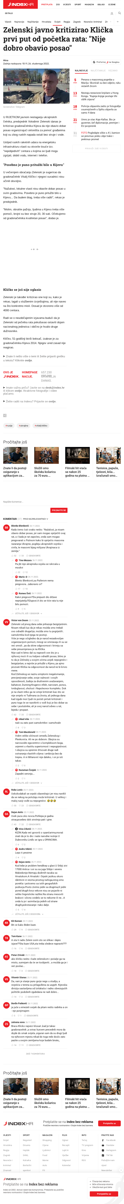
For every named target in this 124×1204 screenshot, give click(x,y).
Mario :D (23, 577)
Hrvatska (46, 21)
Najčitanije (33, 21)
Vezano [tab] (113, 71)
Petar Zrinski (18, 955)
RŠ (16, 593)
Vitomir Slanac (18, 977)
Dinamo (26, 1145)
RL (6, 791)
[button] (7, 454)
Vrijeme (85, 1155)
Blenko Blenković (20, 525)
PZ (6, 956)
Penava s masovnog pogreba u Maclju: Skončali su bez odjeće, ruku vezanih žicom (100, 83)
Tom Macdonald (27, 732)
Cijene (111, 4)
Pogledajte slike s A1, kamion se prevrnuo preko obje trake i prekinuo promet (100, 136)
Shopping (47, 1140)
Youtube (110, 1145)
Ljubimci (46, 1150)
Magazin (47, 1135)
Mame (45, 1160)
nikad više (24, 719)
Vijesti (67, 4)
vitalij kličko (41, 425)
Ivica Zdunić (25, 829)
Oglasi (101, 4)
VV (6, 622)
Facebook (111, 1140)
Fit (43, 1170)
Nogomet (27, 1140)
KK (6, 922)
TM (16, 560)
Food (44, 1155)
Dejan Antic (17, 812)
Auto (44, 1165)
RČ (16, 770)
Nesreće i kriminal (93, 21)
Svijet (57, 21)
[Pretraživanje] (118, 14)
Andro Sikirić (25, 849)
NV (16, 719)
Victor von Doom (19, 620)
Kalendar (66, 1165)
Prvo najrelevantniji (34, 519)
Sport (78, 4)
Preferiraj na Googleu (108, 62)
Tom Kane (16, 936)
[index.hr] (20, 4)
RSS (84, 1160)
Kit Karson (16, 921)
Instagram (111, 1150)
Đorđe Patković (19, 1003)
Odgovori (66, 1160)
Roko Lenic (17, 790)
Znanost (7, 1170)
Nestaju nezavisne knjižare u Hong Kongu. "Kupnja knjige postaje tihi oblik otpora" (99, 96)
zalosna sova (18, 1022)
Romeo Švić (25, 593)
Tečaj (84, 1140)
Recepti (66, 1145)
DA (6, 814)
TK (6, 938)
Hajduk (26, 1150)
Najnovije (19, 21)
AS (16, 849)
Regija (67, 21)
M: (16, 577)
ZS (6, 1024)
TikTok (109, 1155)
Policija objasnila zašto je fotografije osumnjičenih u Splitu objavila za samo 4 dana (101, 109)
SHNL (26, 1155)
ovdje (18, 390)
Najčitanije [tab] (98, 71)
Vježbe (65, 1155)
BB (6, 527)
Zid (58, 4)
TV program (87, 1145)
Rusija (8, 425)
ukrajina (23, 425)
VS (6, 979)
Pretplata (47, 4)
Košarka (27, 1160)
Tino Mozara (25, 560)
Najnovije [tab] (81, 71)
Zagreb (77, 21)
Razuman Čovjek (27, 770)
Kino (84, 1150)
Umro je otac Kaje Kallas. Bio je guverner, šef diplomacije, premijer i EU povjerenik (100, 122)
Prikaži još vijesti (96, 148)
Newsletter (106, 1170)
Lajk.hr (65, 1150)
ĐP (6, 1005)
